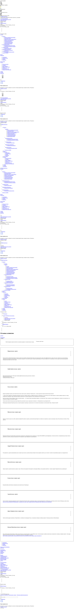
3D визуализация (5, 64)
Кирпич (3, 36)
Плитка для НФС (5, 52)
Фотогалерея (2, 61)
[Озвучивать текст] (1, 13)
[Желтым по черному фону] (0, 7)
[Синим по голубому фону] (0, 8)
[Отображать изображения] (1, 10)
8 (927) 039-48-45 (5, 18)
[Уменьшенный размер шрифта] (0, 1)
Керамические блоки (8, 48)
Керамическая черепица (8, 50)
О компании (4, 57)
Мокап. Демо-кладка (6, 206)
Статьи (1, 71)
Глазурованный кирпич (8, 42)
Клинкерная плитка (5, 44)
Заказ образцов (5, 66)
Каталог (1, 34)
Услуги (1, 62)
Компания (2, 55)
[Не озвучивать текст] (0, 14)
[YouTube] (2, 75)
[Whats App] (2, 76)
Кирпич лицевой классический (9, 37)
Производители (5, 58)
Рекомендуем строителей (6, 69)
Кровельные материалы (6, 49)
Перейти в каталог (3, 88)
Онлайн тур (4, 67)
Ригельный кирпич (7, 38)
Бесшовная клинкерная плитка (9, 45)
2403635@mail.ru (3, 23)
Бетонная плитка (3, 558)
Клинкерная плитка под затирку (10, 46)
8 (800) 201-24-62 (3, 20)
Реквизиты (7, 155)
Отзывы (1, 72)
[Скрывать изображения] (0, 11)
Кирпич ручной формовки (9, 40)
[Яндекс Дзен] (2, 77)
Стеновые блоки (5, 47)
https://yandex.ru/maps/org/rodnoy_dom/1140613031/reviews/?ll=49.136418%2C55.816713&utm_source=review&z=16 (22, 535)
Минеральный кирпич (8, 43)
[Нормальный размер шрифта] (1, 2)
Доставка (4, 65)
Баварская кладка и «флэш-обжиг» (10, 39)
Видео (1, 54)
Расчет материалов (5, 68)
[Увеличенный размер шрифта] (1, 4)
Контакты (2, 73)
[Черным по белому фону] (0, 6)
